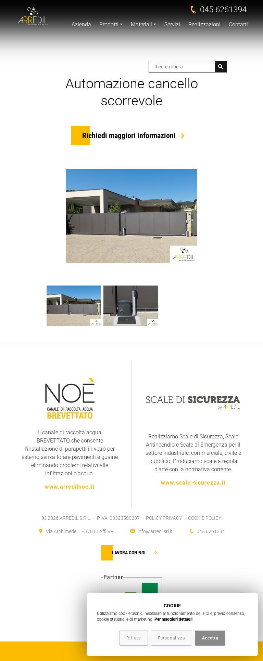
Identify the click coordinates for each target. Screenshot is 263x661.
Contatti (238, 24)
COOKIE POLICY (204, 518)
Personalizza (171, 638)
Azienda (81, 24)
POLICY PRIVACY (164, 518)
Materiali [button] (141, 24)
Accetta (210, 638)
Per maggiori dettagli (173, 619)
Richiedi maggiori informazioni (129, 135)
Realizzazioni (204, 24)
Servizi (172, 24)
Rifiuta (133, 638)
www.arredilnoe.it (70, 487)
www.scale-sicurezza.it (193, 482)
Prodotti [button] (108, 24)
